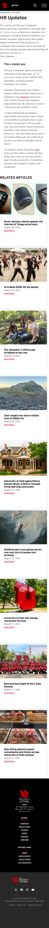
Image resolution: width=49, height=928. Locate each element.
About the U (22, 905)
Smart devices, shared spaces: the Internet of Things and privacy (23, 223)
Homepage (24, 824)
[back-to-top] (45, 922)
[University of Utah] (24, 880)
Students (24, 830)
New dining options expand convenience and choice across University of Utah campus (21, 752)
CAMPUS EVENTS (25, 856)
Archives (24, 837)
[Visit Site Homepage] (24, 802)
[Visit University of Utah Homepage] (4, 5)
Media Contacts (35, 905)
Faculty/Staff (24, 827)
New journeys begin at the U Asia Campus (22, 685)
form (37, 149)
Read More (9, 230)
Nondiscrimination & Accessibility (19, 901)
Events (24, 833)
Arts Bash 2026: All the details (21, 287)
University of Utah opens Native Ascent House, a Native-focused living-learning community (22, 484)
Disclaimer (39, 901)
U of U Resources (24, 863)
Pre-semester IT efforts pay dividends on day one (20, 351)
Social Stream (24, 859)
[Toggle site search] (35, 5)
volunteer (25, 96)
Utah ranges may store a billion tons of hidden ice (21, 417)
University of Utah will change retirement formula (21, 619)
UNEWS (24, 853)
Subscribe (24, 840)
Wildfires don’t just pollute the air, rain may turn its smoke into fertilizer (23, 552)
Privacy (12, 905)
